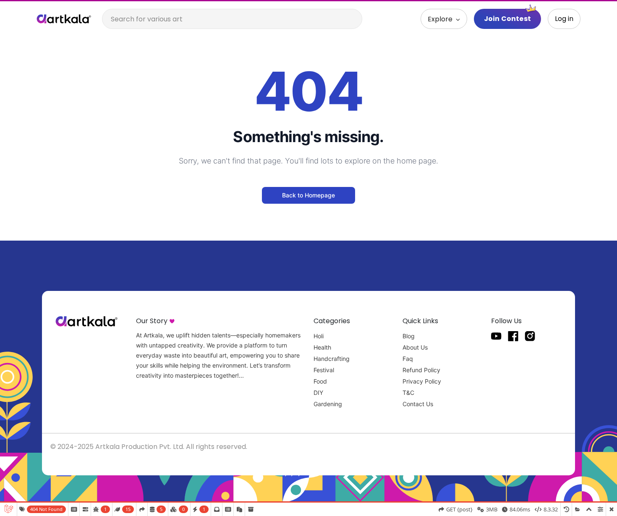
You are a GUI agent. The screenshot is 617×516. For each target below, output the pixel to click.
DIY (318, 392)
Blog (409, 336)
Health (322, 347)
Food (320, 381)
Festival (324, 369)
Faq (408, 358)
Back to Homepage (308, 195)
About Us (415, 347)
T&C (408, 392)
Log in (564, 18)
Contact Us (418, 403)
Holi (319, 336)
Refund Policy (421, 369)
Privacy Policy (422, 381)
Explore (441, 19)
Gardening (328, 403)
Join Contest (507, 18)
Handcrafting (332, 358)
